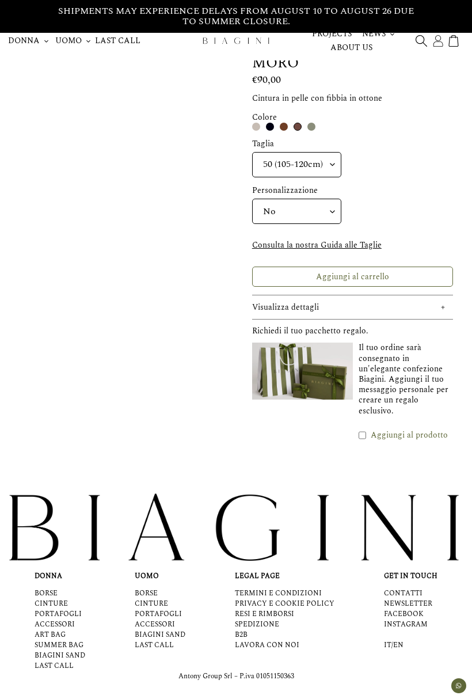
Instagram (406, 624)
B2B (241, 634)
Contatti (403, 593)
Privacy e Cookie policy (284, 603)
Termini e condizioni (278, 593)
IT (387, 645)
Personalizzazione (285, 190)
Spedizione (257, 624)
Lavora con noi (267, 645)
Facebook (404, 614)
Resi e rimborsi (264, 614)
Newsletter (408, 603)
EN (398, 645)
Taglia (263, 144)
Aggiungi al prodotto (409, 435)
